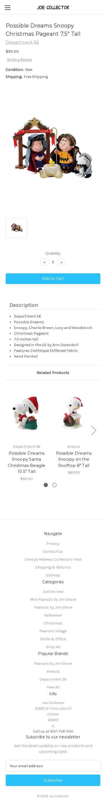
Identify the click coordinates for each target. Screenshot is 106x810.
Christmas (53, 623)
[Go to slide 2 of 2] (54, 485)
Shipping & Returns (53, 567)
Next (93, 430)
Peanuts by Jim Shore (53, 607)
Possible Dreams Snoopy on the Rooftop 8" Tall (74, 459)
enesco (53, 671)
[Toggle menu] (7, 7)
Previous (7, 430)
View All (53, 687)
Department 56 (53, 679)
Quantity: (53, 253)
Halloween (53, 615)
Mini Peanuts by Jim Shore (53, 599)
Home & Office (53, 639)
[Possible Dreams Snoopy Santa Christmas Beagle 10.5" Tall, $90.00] (26, 413)
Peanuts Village (53, 631)
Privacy (53, 543)
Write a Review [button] (19, 59)
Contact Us (53, 551)
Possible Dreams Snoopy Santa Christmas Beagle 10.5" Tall (26, 462)
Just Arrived (53, 591)
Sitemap (53, 575)
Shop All (53, 647)
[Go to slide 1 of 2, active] (46, 485)
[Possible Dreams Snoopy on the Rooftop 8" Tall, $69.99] (74, 413)
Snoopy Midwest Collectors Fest (53, 559)
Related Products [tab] (53, 372)
